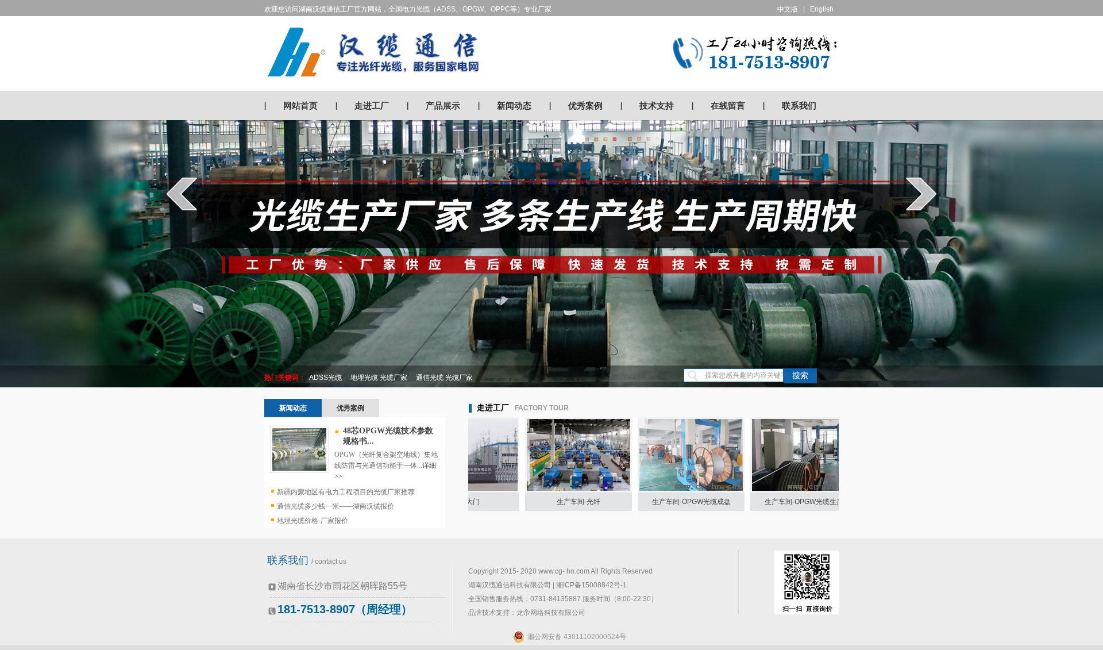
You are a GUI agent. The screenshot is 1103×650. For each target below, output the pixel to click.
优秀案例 (585, 105)
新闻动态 (514, 105)
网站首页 (300, 105)
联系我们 (799, 105)
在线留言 (728, 105)
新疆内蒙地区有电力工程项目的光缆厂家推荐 (346, 492)
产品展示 (443, 105)
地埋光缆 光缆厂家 (378, 378)
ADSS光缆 (325, 378)
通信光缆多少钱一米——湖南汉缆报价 (335, 506)
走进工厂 (371, 105)
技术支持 (656, 105)
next (921, 193)
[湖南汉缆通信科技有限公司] (373, 52)
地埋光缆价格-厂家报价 (312, 521)
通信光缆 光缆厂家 (444, 378)
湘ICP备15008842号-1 (591, 585)
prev (181, 193)
